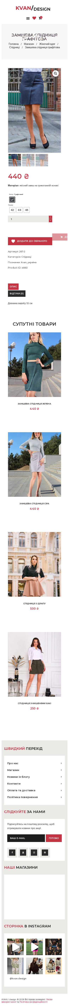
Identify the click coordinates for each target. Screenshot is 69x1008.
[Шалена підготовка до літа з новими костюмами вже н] (15, 966)
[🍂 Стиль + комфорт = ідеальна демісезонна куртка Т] (53, 966)
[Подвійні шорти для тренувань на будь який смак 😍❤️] (34, 947)
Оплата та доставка (21, 790)
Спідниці (14, 47)
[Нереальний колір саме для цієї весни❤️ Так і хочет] (34, 966)
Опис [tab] (13, 286)
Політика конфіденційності (33, 1002)
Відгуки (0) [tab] (17, 293)
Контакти (14, 783)
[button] (55, 73)
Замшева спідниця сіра (34, 503)
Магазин (29, 44)
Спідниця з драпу (34, 603)
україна (32, 262)
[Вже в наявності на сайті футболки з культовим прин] (53, 947)
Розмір (10, 205)
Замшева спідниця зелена (34, 403)
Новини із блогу (18, 776)
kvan (24, 262)
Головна (14, 44)
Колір (11, 194)
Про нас (12, 763)
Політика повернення (22, 797)
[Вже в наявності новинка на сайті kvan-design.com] (15, 947)
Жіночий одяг (47, 44)
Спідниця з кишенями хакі (34, 703)
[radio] (12, 199)
